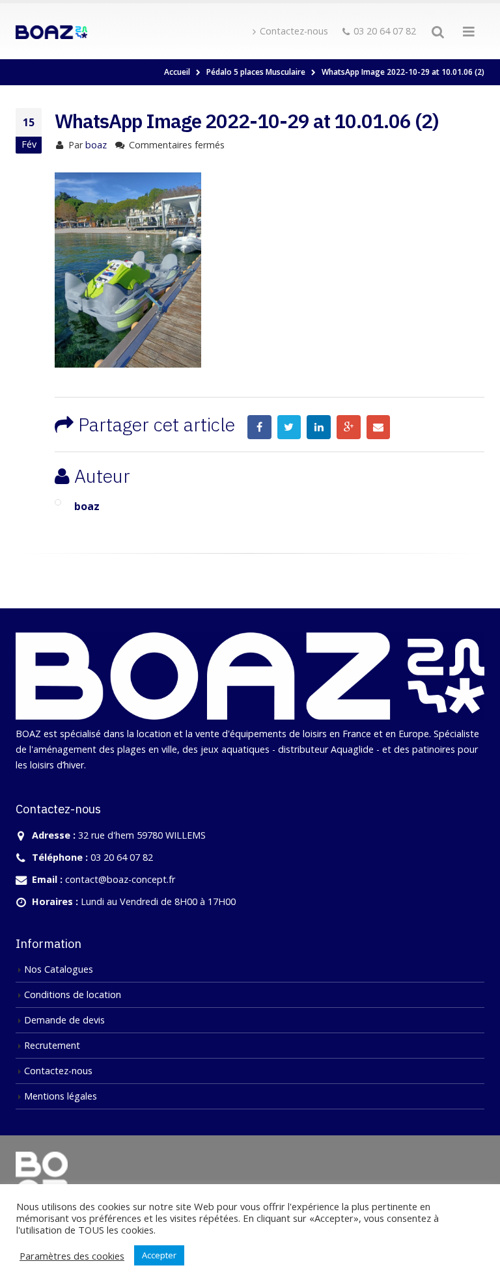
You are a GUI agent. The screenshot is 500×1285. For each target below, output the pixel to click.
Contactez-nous (294, 31)
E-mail (379, 427)
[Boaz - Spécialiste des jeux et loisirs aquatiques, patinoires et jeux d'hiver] (51, 31)
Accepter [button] (159, 1255)
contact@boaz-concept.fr (120, 879)
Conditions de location (72, 994)
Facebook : (259, 427)
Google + (349, 427)
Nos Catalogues (58, 969)
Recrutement (52, 1045)
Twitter (289, 427)
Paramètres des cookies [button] (72, 1256)
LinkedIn (319, 427)
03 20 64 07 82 (385, 31)
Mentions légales (60, 1096)
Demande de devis (64, 1020)
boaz (96, 145)
